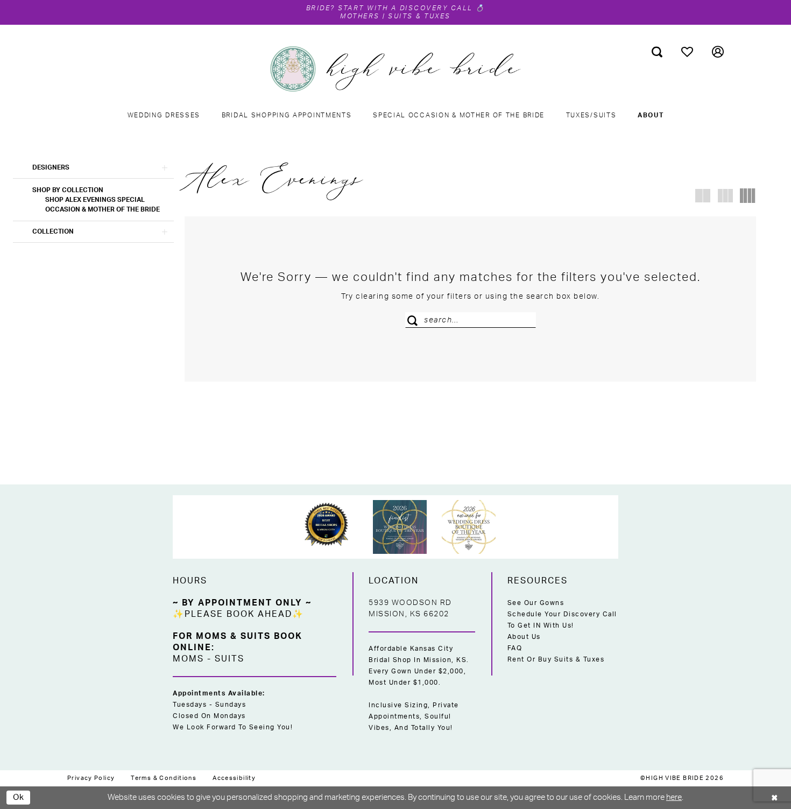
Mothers (360, 16)
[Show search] (657, 51)
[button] (718, 52)
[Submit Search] (414, 320)
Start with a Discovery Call (405, 8)
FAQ (514, 648)
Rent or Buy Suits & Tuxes (556, 659)
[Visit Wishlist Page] (687, 52)
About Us (524, 637)
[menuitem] (657, 51)
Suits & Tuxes (419, 16)
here (674, 797)
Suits (229, 659)
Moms (188, 659)
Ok (19, 797)
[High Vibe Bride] (396, 69)
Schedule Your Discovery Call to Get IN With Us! (562, 620)
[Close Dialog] (775, 797)
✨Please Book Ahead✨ (238, 614)
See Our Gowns (535, 603)
